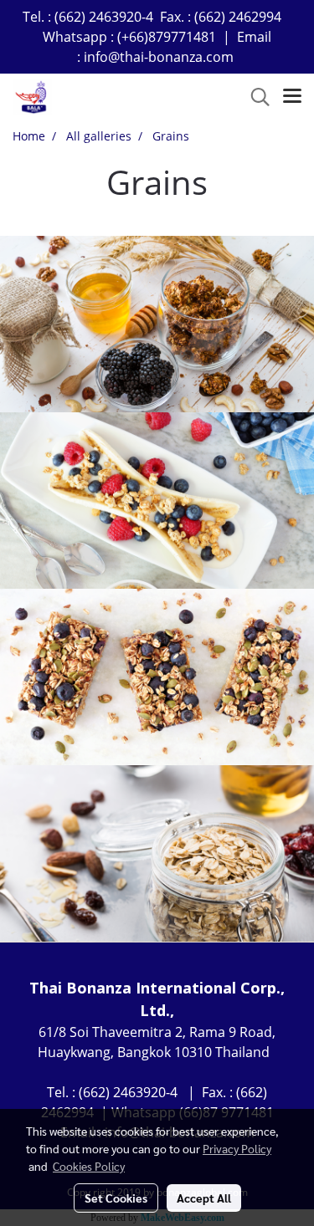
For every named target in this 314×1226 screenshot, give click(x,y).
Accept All (204, 1197)
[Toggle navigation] (292, 97)
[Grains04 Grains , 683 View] (157, 853)
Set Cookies (116, 1197)
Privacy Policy (237, 1148)
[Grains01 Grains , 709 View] (157, 324)
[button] (254, 97)
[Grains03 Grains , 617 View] (157, 677)
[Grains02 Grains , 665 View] (157, 500)
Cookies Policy (89, 1165)
